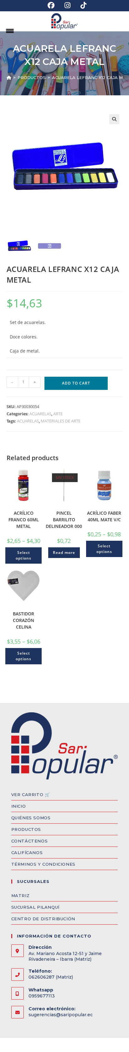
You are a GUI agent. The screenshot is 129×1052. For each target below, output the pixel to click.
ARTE (58, 414)
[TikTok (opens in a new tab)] (80, 5)
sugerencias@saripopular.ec (60, 1014)
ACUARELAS (40, 414)
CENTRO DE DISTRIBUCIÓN (43, 918)
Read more (64, 552)
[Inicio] (9, 77)
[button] (114, 119)
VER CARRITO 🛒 (30, 794)
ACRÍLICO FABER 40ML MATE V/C (104, 516)
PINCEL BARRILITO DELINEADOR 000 (64, 519)
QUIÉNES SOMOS (31, 817)
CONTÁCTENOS (29, 840)
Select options (23, 555)
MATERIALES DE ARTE (60, 421)
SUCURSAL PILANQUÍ (35, 907)
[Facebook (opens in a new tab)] (51, 5)
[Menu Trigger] (9, 30)
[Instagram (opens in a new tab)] (67, 5)
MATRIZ (20, 895)
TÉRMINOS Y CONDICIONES (43, 864)
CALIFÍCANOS (27, 852)
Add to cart (76, 383)
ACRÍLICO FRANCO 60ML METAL (23, 519)
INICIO (18, 806)
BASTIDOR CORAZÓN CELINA (23, 620)
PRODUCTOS (26, 829)
